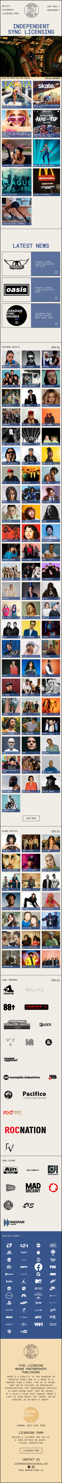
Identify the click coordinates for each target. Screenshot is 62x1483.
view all (55, 347)
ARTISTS (6, 6)
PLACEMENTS (8, 10)
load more (31, 818)
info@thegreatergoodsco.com (31, 1463)
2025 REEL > (53, 6)
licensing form (31, 1450)
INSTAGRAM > (53, 10)
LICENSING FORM (10, 13)
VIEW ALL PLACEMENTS (52, 78)
